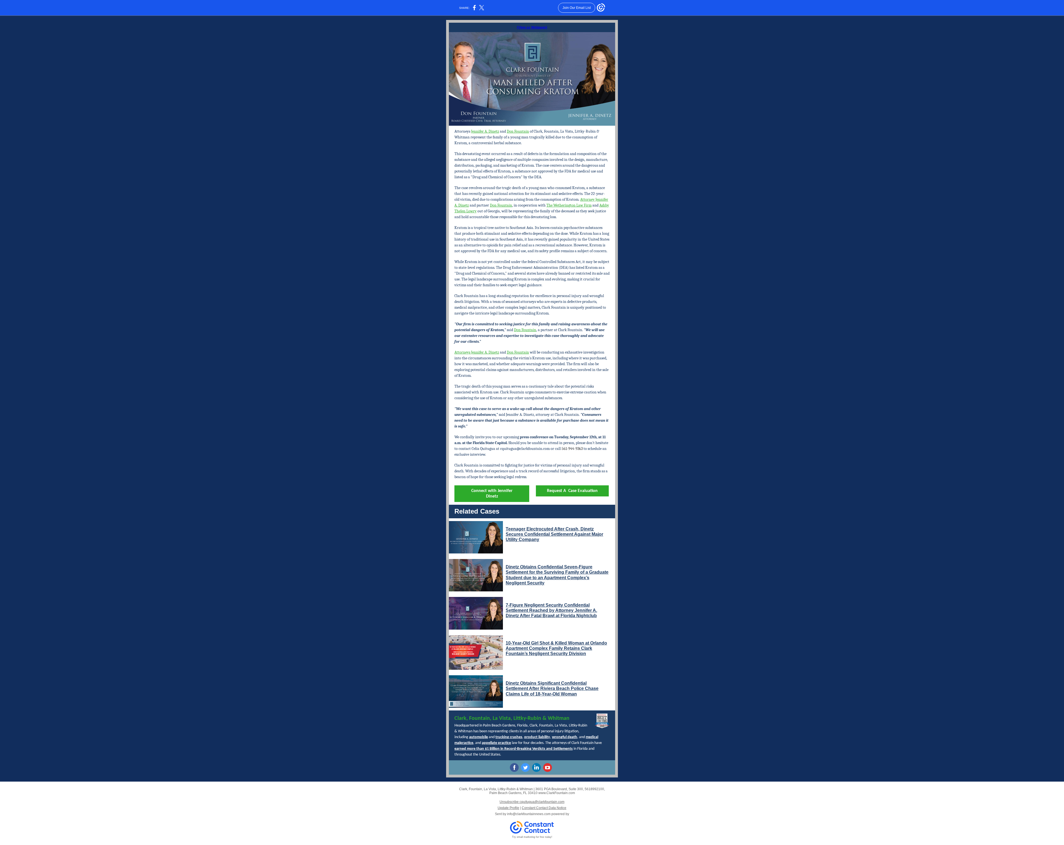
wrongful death (564, 737)
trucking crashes (508, 737)
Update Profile (508, 808)
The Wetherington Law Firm (569, 205)
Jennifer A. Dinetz (485, 131)
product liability (537, 737)
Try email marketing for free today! (532, 837)
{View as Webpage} (532, 27)
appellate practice (496, 743)
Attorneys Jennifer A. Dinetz (476, 352)
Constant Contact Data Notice (544, 808)
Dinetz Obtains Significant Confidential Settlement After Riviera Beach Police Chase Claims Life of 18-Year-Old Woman (552, 688)
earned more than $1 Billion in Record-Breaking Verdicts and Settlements (513, 749)
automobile (478, 737)
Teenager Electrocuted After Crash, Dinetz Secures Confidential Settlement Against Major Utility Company (554, 534)
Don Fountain (518, 131)
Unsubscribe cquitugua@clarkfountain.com (532, 802)
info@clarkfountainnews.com (529, 814)
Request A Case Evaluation (572, 491)
